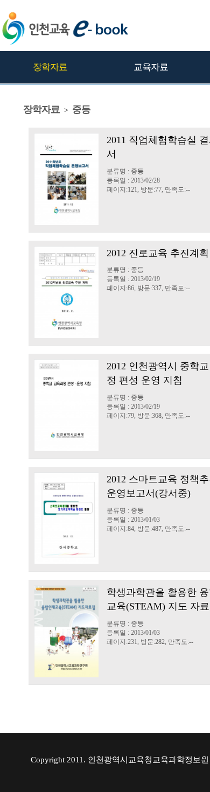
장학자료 (50, 67)
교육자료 (151, 67)
